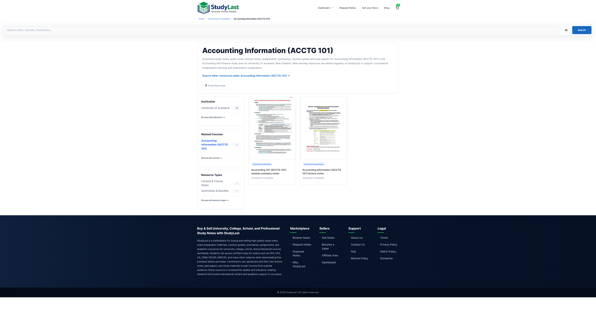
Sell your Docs (370, 7)
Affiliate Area (330, 255)
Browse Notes (301, 237)
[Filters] (566, 30)
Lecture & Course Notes (212, 183)
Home (201, 19)
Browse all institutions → (213, 117)
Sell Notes (328, 237)
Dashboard (324, 7)
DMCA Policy (388, 251)
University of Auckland (219, 19)
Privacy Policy (388, 244)
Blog (386, 7)
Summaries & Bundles (215, 190)
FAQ (353, 251)
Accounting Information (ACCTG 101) (214, 144)
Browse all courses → (211, 158)
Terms (384, 237)
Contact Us (358, 244)
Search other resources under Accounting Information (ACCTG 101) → (246, 75)
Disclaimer (386, 258)
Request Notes (348, 7)
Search (582, 30)
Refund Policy (359, 258)
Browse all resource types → (215, 200)
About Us (357, 237)
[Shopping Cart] (397, 8)
